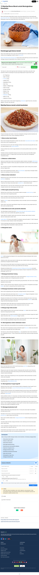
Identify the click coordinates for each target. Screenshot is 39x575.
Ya (3, 476)
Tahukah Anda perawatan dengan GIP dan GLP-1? (10, 478)
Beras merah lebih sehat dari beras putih (9, 57)
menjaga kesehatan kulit (20, 417)
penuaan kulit (3, 415)
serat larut (3, 178)
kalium (6, 200)
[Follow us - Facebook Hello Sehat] (1, 539)
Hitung (33, 485)
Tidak (7, 476)
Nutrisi (2, 3)
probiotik (30, 299)
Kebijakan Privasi (3, 550)
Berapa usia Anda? (4, 468)
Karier (21, 552)
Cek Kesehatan (22, 542)
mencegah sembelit (22, 294)
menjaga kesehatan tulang (31, 276)
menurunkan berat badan (30, 140)
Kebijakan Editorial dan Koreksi (5, 552)
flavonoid (26, 327)
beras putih (21, 55)
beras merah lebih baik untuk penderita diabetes (25, 211)
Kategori (2, 542)
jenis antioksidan (21, 170)
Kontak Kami (22, 553)
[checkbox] (2, 482)
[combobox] (35, 471)
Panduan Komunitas (4, 555)
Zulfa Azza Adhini (7, 13)
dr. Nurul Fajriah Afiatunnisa (15, 11)
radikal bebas (35, 161)
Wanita (36, 466)
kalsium (2, 286)
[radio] (29, 466)
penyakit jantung (29, 192)
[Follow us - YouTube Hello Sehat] (9, 539)
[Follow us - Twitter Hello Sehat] (7, 539)
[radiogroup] (33, 466)
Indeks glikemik (4, 219)
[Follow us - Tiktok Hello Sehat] (10, 539)
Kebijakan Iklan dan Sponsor (5, 553)
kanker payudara (14, 315)
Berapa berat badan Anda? (6, 473)
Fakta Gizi (5, 3)
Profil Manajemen (22, 550)
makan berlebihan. (15, 146)
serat (25, 310)
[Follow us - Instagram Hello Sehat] (3, 539)
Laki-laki (32, 466)
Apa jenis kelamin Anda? (5, 466)
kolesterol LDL (21, 182)
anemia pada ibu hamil (12, 381)
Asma (2, 256)
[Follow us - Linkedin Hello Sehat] (5, 539)
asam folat (25, 366)
